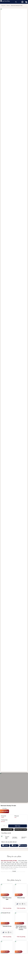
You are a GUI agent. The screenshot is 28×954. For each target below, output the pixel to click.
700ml (2, 817)
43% (15, 817)
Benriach (3, 821)
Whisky (8, 5)
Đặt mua (17, 826)
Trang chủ (3, 5)
